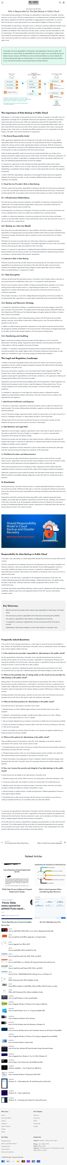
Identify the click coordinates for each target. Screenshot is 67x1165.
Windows (11, 996)
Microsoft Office (6, 1118)
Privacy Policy (5, 1149)
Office (10, 929)
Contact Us (37, 1118)
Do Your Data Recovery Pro (50, 922)
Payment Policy (5, 1146)
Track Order (37, 1124)
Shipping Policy (6, 1141)
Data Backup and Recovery (33, 9)
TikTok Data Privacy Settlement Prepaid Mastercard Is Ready (17, 890)
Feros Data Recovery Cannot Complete (17, 922)
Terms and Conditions (7, 1152)
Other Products (5, 1126)
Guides (3, 1129)
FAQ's (3, 1132)
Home (3, 1115)
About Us (36, 1115)
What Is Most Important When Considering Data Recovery (50, 890)
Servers (3, 1121)
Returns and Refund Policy (9, 1144)
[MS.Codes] (34, 2)
